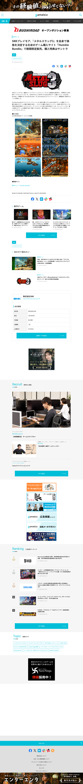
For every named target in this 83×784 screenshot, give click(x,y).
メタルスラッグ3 (17, 58)
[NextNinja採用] (41, 669)
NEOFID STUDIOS (54, 650)
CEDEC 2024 (63, 643)
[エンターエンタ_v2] (41, 359)
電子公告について (41, 765)
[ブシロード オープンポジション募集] (41, 29)
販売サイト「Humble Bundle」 (21, 185)
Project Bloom (17, 650)
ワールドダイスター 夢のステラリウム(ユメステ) (35, 650)
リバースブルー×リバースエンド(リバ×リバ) (51, 646)
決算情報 (56, 21)
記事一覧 (4, 21)
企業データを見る (41, 336)
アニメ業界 (66, 21)
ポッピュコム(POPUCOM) (20, 646)
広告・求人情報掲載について (41, 759)
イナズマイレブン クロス (20, 643)
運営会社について (41, 756)
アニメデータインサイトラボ (35, 643)
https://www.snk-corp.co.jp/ (30, 298)
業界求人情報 (31, 21)
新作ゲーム (16, 37)
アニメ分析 (77, 21)
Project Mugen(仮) (33, 646)
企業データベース (17, 21)
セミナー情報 (44, 21)
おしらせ (41, 768)
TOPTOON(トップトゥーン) (51, 643)
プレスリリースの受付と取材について (41, 762)
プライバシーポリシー (41, 771)
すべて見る (41, 235)
